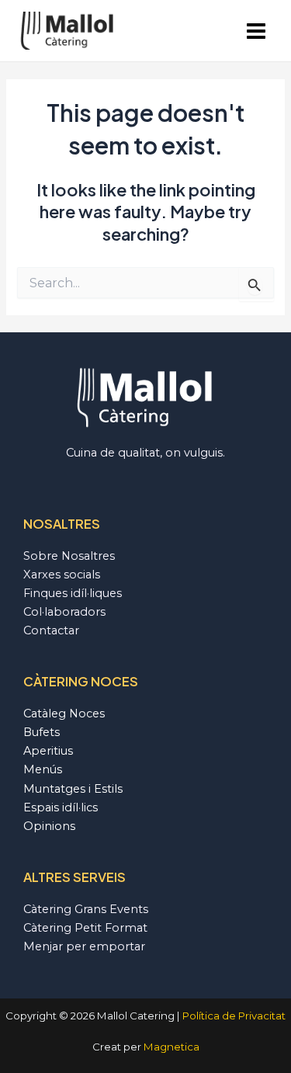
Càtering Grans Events (85, 909)
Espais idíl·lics (60, 807)
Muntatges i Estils (73, 789)
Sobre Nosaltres (69, 556)
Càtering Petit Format (85, 928)
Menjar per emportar (84, 946)
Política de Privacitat (234, 1015)
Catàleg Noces (64, 714)
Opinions (49, 826)
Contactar (51, 630)
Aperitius (48, 751)
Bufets (41, 732)
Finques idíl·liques (72, 593)
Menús (42, 769)
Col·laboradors (64, 612)
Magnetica (171, 1046)
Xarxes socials (61, 575)
